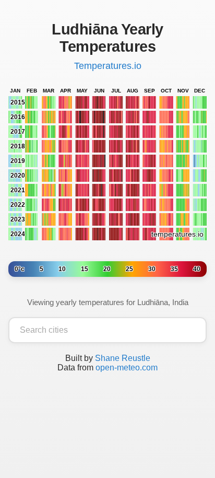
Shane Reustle (122, 358)
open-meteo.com (126, 367)
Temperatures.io (107, 66)
